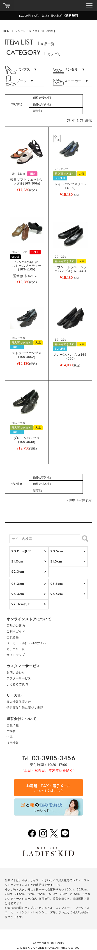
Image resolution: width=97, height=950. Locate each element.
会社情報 (13, 725)
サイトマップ (16, 655)
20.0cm (21, 551)
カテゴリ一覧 (16, 649)
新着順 (37, 111)
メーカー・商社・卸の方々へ (26, 643)
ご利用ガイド (16, 631)
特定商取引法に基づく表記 (25, 707)
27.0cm (20, 604)
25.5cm (56, 584)
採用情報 (13, 743)
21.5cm (56, 561)
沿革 (10, 737)
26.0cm (17, 594)
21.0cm (17, 561)
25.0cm (17, 584)
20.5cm (56, 551)
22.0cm (17, 572)
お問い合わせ (16, 672)
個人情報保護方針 (19, 701)
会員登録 (13, 637)
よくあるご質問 (17, 684)
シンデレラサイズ (26, 31)
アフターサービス (19, 678)
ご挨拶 (11, 731)
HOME (7, 31)
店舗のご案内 (16, 625)
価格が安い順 (42, 97)
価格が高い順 (42, 104)
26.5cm (56, 594)
